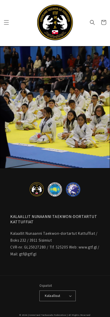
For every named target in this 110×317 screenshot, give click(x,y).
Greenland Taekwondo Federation (47, 314)
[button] (6, 22)
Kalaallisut (52, 296)
